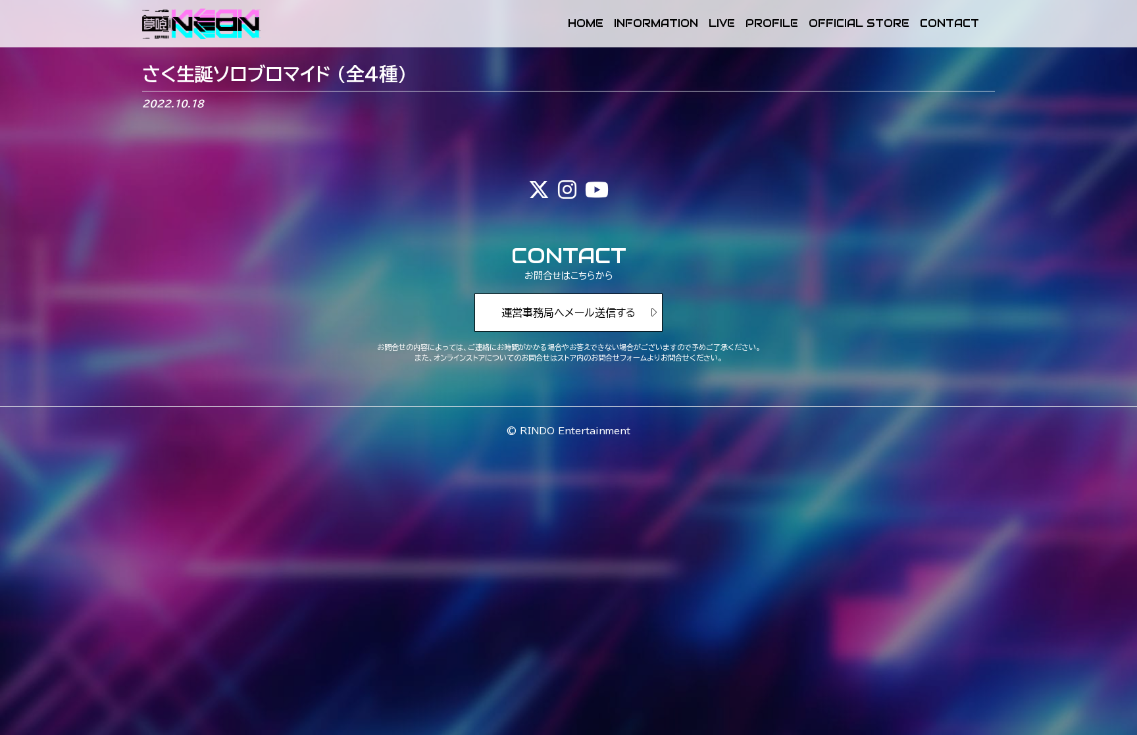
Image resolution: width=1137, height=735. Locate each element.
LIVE (722, 23)
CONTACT (949, 23)
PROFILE (771, 23)
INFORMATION (656, 23)
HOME (585, 23)
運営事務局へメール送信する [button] (568, 312)
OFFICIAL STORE (859, 23)
